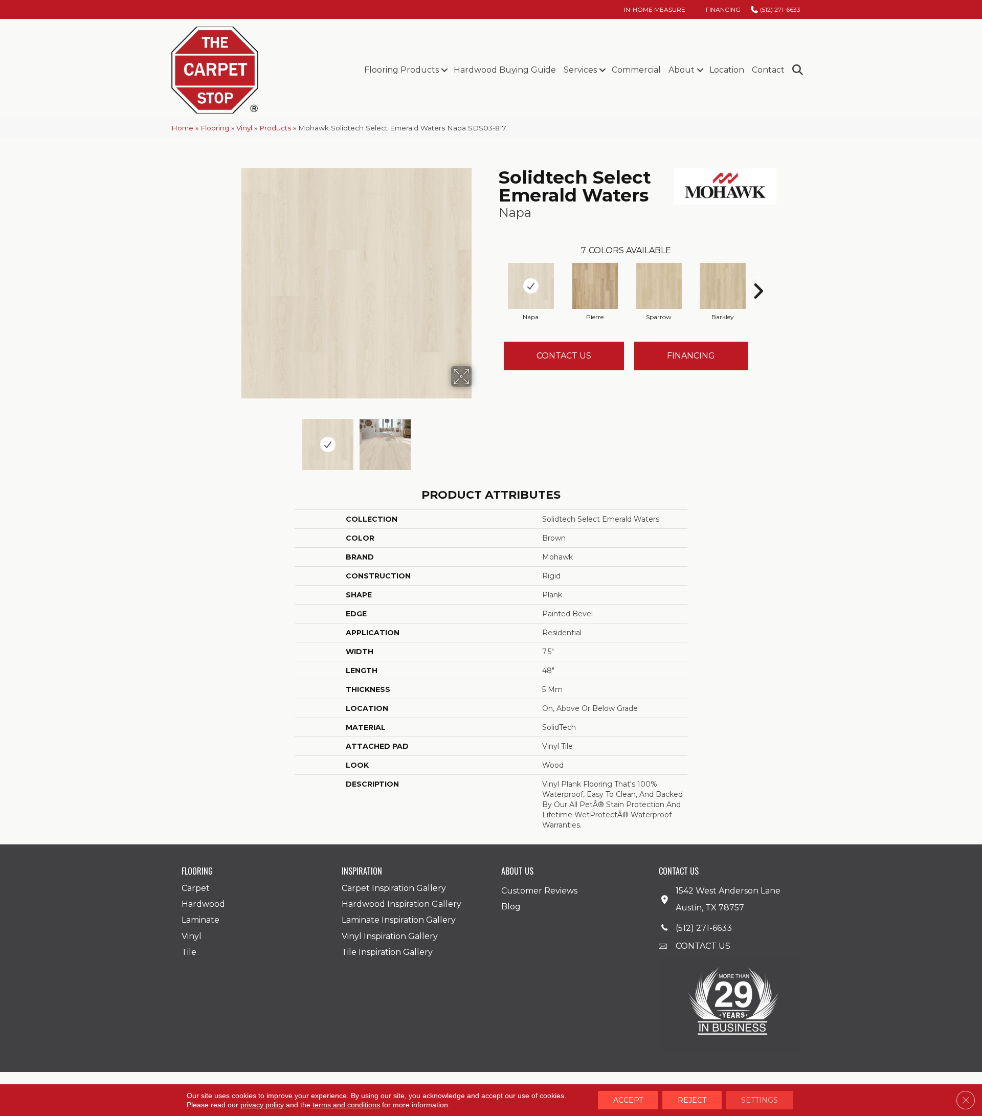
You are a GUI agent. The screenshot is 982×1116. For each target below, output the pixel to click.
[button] (444, 70)
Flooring (214, 128)
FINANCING (691, 356)
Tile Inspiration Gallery (387, 952)
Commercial (636, 70)
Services (580, 70)
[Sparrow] (658, 285)
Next (478, 439)
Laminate (200, 920)
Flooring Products (401, 70)
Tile (189, 952)
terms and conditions (346, 1105)
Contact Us (564, 356)
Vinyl (244, 128)
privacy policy (262, 1105)
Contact (768, 70)
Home (182, 128)
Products (275, 128)
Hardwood (203, 904)
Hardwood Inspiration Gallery (401, 904)
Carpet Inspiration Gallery (394, 888)
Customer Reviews (539, 891)
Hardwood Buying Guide (505, 70)
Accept (628, 1100)
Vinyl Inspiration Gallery (390, 936)
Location (726, 70)
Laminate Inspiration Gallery (399, 920)
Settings (759, 1100)
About (681, 70)
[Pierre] (594, 285)
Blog (511, 906)
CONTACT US (703, 946)
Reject (692, 1100)
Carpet (196, 888)
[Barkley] (722, 285)
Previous (234, 439)
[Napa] (530, 285)
